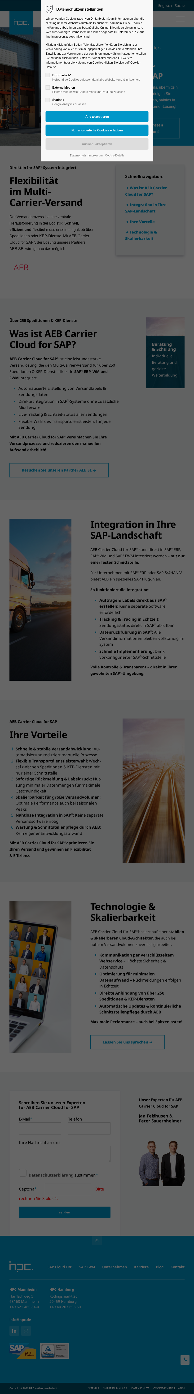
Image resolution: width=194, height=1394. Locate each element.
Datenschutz (78, 155)
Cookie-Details (114, 155)
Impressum (95, 155)
